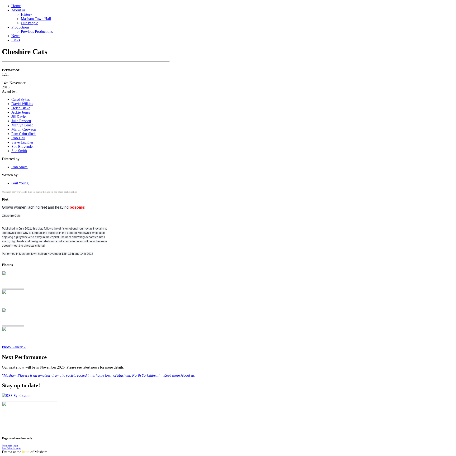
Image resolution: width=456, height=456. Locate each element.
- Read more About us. (178, 375)
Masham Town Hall (36, 19)
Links (15, 40)
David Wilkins (22, 104)
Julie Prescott (21, 121)
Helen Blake (20, 108)
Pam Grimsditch (23, 134)
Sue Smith (19, 151)
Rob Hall (18, 138)
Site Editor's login (11, 448)
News (15, 36)
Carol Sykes (20, 99)
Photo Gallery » (14, 347)
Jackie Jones (20, 112)
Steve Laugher (22, 142)
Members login (10, 445)
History (26, 14)
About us (18, 10)
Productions (20, 27)
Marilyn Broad (22, 125)
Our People (29, 23)
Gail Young (19, 183)
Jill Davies (19, 117)
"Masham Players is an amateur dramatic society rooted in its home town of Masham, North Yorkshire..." (81, 375)
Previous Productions (37, 31)
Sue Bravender (22, 146)
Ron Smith (19, 167)
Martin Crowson (23, 129)
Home (16, 6)
